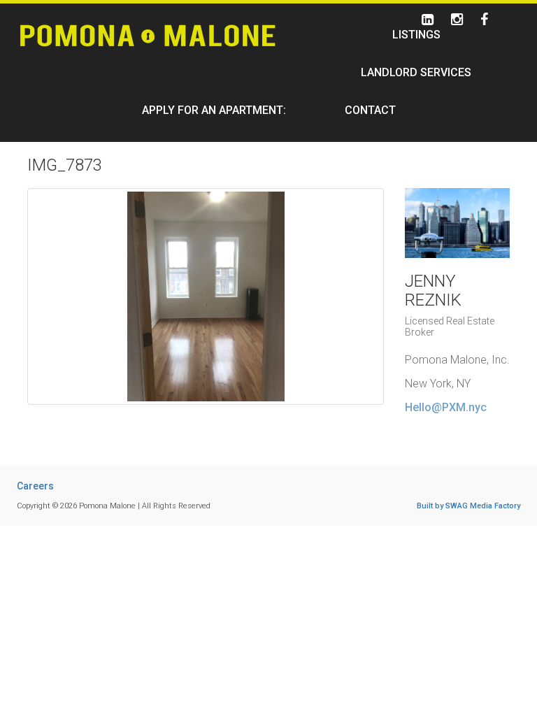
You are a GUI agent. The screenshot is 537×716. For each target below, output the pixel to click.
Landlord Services (416, 72)
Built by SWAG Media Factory (468, 505)
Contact (370, 110)
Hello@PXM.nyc (446, 407)
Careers (35, 486)
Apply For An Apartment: (214, 110)
